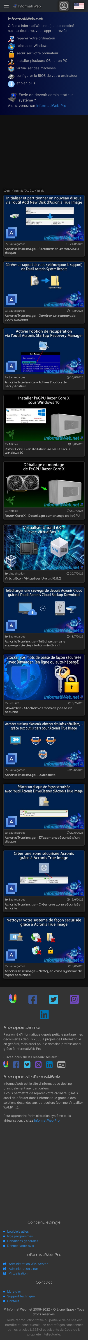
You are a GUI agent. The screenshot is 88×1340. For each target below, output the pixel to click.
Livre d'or (14, 1291)
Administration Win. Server (28, 1264)
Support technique (21, 1296)
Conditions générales (22, 1241)
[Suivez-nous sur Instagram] (74, 999)
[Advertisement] (44, 153)
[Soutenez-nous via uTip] (12, 999)
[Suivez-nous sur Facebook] (32, 999)
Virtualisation (18, 1273)
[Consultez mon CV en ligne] (61, 1064)
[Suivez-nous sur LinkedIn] (49, 1064)
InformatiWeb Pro (51, 105)
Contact (13, 1301)
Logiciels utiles (18, 1231)
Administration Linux (24, 1268)
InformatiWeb (29, 6)
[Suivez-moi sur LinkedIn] (44, 1014)
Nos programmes (20, 1236)
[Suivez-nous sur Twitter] (53, 999)
